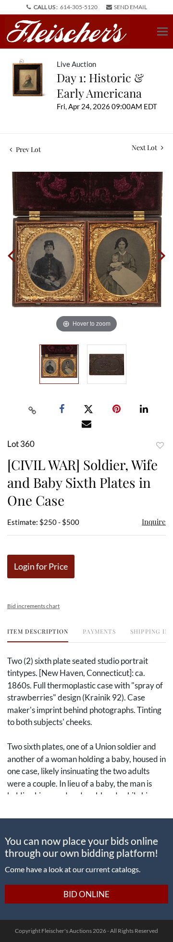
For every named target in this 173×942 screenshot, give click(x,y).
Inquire (154, 521)
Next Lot (145, 147)
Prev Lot (27, 149)
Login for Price (41, 566)
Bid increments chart (33, 606)
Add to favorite (160, 445)
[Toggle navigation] (162, 31)
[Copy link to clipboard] (32, 409)
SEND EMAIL (130, 7)
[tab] (37, 635)
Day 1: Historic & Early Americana (100, 85)
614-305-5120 (79, 7)
